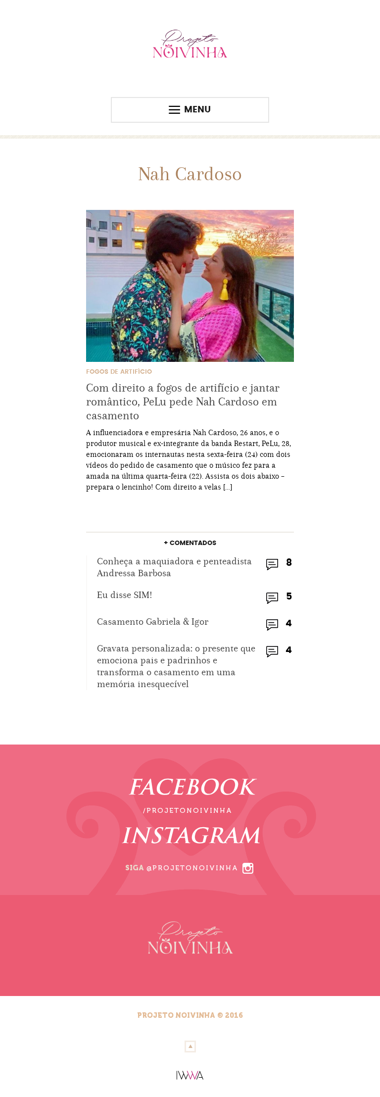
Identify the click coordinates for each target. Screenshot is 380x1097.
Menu (197, 109)
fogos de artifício (119, 372)
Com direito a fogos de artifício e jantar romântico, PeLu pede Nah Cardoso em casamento (183, 401)
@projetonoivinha (192, 868)
